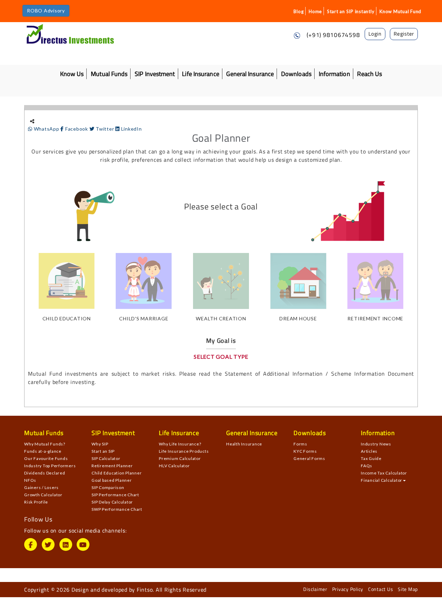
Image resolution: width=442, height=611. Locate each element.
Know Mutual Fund (400, 11)
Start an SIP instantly (351, 11)
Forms (300, 443)
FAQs (366, 465)
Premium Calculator (180, 458)
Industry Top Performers (50, 465)
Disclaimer (315, 589)
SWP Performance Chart (117, 509)
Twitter (104, 129)
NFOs (30, 480)
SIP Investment (155, 73)
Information (334, 73)
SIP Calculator (106, 458)
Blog (299, 11)
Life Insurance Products (184, 451)
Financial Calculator (381, 480)
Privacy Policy (348, 589)
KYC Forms (305, 451)
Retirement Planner (112, 465)
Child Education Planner (117, 473)
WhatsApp (46, 129)
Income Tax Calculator (384, 473)
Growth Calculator (43, 494)
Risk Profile (36, 502)
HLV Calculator (174, 465)
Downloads (296, 73)
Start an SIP (103, 451)
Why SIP (100, 443)
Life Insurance (200, 73)
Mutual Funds (109, 73)
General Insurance (250, 73)
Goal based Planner (112, 480)
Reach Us (369, 73)
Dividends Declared (44, 473)
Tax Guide (371, 458)
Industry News (376, 443)
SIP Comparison (108, 487)
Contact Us (380, 589)
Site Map (408, 589)
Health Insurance (244, 443)
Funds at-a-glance (42, 451)
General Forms (309, 458)
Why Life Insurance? (180, 443)
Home (315, 11)
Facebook (76, 129)
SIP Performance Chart (115, 494)
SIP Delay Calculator (112, 502)
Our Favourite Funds (46, 458)
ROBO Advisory (46, 10)
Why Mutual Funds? (44, 443)
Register (404, 34)
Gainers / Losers (41, 487)
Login (375, 34)
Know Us (72, 73)
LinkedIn (131, 129)
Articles (369, 451)
